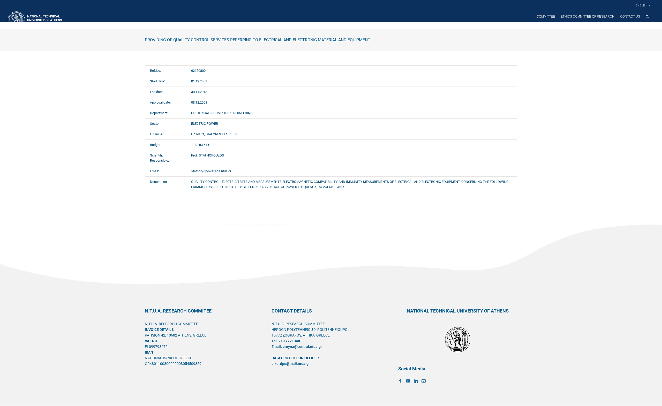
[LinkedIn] (416, 381)
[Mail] (424, 381)
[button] (647, 16)
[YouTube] (408, 381)
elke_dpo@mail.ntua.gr (291, 364)
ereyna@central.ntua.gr (302, 347)
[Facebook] (400, 381)
